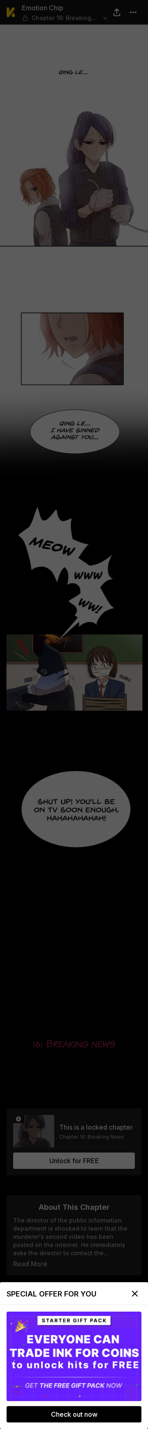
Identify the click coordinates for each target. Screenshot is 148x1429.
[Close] (134, 1293)
